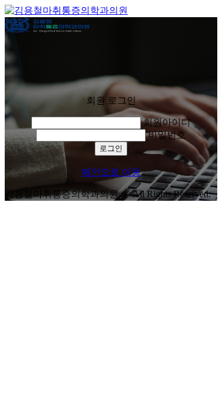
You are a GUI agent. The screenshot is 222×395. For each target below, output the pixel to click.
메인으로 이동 (111, 172)
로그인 (111, 148)
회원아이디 (167, 122)
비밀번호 (167, 135)
